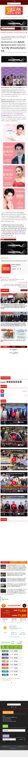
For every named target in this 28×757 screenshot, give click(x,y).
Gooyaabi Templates (21, 748)
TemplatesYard (6, 748)
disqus (13, 346)
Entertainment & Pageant (10, 36)
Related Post (5, 290)
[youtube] (14, 1)
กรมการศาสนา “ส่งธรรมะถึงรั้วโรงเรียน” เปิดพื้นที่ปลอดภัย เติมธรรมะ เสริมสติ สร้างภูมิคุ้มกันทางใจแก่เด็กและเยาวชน (16, 574)
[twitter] (16, 707)
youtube (14, 269)
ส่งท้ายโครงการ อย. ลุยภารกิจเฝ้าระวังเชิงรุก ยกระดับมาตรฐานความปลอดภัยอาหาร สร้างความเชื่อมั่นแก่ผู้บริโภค (16, 585)
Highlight (14, 562)
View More (24, 290)
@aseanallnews (5, 599)
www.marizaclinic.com (10, 237)
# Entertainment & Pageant (9, 239)
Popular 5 (5, 562)
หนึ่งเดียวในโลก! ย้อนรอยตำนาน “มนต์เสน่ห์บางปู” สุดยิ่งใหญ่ (13, 341)
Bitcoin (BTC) (13, 626)
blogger (5, 346)
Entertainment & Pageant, (17, 54)
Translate (7, 741)
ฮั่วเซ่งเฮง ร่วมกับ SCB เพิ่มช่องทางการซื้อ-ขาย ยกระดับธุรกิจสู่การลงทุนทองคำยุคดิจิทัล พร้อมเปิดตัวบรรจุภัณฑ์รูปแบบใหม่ (16, 579)
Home (2, 36)
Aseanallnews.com (13, 746)
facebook (23, 346)
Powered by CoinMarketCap (14, 636)
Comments (23, 562)
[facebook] (13, 1)
